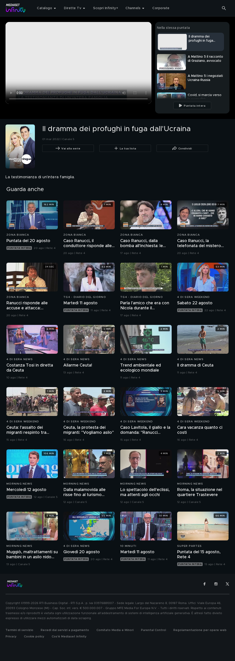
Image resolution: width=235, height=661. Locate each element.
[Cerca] (224, 8)
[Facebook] (204, 584)
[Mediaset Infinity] (16, 8)
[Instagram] (216, 584)
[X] (227, 584)
